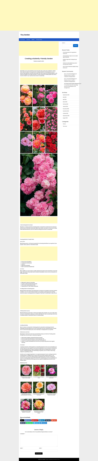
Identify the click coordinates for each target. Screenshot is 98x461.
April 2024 (64, 99)
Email (40, 448)
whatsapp (30, 422)
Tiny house (22, 39)
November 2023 (66, 111)
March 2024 (65, 101)
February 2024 (65, 104)
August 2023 (65, 117)
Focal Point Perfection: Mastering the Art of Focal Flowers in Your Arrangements (71, 86)
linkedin (42, 420)
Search (63, 42)
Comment (22, 433)
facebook (28, 420)
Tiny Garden (25, 35)
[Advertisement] (49, 15)
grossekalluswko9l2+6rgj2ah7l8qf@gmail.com (72, 83)
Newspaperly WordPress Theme (54, 459)
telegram (37, 422)
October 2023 (65, 113)
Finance (28, 39)
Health (33, 39)
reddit (55, 420)
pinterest (35, 420)
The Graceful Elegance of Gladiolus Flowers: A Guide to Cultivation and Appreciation (70, 75)
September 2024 (66, 94)
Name (21, 448)
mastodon (44, 422)
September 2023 (66, 115)
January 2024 (65, 106)
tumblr (48, 420)
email (23, 422)
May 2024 (64, 97)
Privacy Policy (39, 39)
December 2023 (66, 108)
